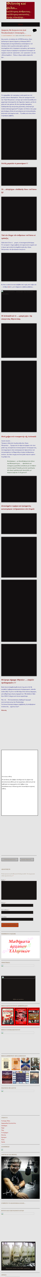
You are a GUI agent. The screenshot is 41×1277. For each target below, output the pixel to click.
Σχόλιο (3, 880)
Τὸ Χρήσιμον (4, 1132)
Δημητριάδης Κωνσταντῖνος (8, 1123)
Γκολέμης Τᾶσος (5, 1121)
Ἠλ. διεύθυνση (5, 910)
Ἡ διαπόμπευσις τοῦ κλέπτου (10, 859)
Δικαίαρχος (4, 1125)
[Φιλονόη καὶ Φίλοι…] (20, 19)
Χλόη (2, 1139)
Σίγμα (2, 1128)
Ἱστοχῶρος (4, 917)
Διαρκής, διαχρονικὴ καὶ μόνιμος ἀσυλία (27, 859)
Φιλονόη (28, 35)
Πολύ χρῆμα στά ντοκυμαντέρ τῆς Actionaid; (18, 436)
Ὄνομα (3, 902)
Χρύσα (3, 1142)
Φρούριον (3, 1137)
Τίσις (2, 1130)
